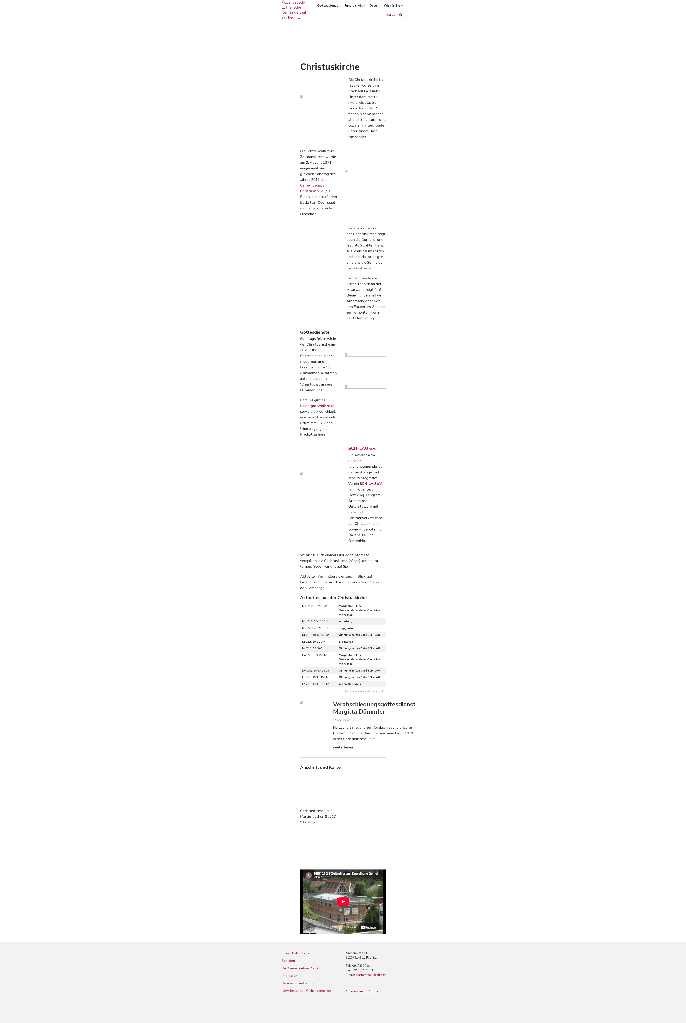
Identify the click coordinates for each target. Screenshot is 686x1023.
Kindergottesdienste (317, 405)
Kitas (391, 15)
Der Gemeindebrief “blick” (301, 968)
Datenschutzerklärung (298, 983)
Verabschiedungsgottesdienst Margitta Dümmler (374, 708)
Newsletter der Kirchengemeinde (306, 991)
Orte (373, 5)
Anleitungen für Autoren (363, 991)
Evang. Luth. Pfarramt (298, 953)
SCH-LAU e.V (371, 483)
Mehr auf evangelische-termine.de (364, 691)
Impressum (290, 976)
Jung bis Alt (354, 5)
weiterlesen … (344, 747)
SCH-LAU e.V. (362, 448)
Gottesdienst (327, 5)
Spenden (288, 961)
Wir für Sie (392, 5)
